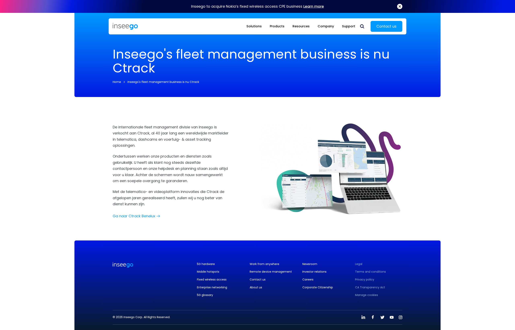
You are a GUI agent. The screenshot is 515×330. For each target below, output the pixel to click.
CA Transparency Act (370, 287)
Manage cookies (366, 295)
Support (348, 26)
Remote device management (271, 272)
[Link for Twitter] (382, 317)
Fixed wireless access (212, 280)
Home (117, 82)
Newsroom (309, 264)
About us (256, 287)
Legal (358, 264)
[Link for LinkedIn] (363, 317)
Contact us (386, 26)
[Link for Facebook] (372, 317)
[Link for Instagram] (400, 317)
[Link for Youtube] (391, 317)
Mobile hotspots (208, 272)
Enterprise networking (212, 287)
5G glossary (205, 295)
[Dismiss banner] (399, 6)
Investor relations (314, 272)
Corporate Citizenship (317, 287)
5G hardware (206, 264)
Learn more (313, 6)
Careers (307, 280)
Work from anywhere (264, 264)
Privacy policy (364, 280)
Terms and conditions (370, 272)
